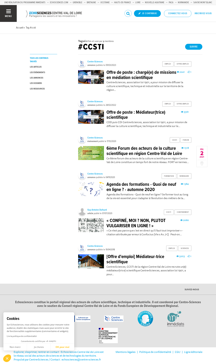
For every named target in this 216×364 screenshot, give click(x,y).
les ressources (37, 88)
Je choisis (39, 347)
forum (186, 140)
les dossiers (36, 83)
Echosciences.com (59, 2)
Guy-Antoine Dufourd (97, 209)
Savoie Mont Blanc (202, 2)
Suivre (194, 47)
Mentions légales (126, 352)
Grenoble (77, 2)
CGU (177, 352)
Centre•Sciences (95, 61)
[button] (7, 358)
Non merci (15, 347)
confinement (183, 212)
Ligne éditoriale (193, 352)
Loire (137, 2)
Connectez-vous (177, 13)
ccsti (174, 140)
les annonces (36, 77)
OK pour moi (62, 347)
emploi (168, 64)
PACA (171, 2)
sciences (185, 248)
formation (169, 176)
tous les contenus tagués (39, 60)
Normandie (183, 2)
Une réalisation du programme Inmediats (24, 2)
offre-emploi (183, 64)
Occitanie (105, 2)
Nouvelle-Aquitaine (154, 2)
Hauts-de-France (122, 2)
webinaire (184, 176)
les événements (37, 72)
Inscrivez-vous (203, 13)
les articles (36, 67)
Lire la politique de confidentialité (22, 336)
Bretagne (91, 2)
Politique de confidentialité (155, 352)
